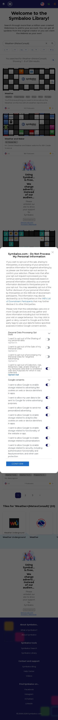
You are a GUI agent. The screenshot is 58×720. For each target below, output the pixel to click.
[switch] (48, 339)
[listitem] (29, 333)
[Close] (52, 252)
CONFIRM (17, 464)
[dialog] (29, 360)
